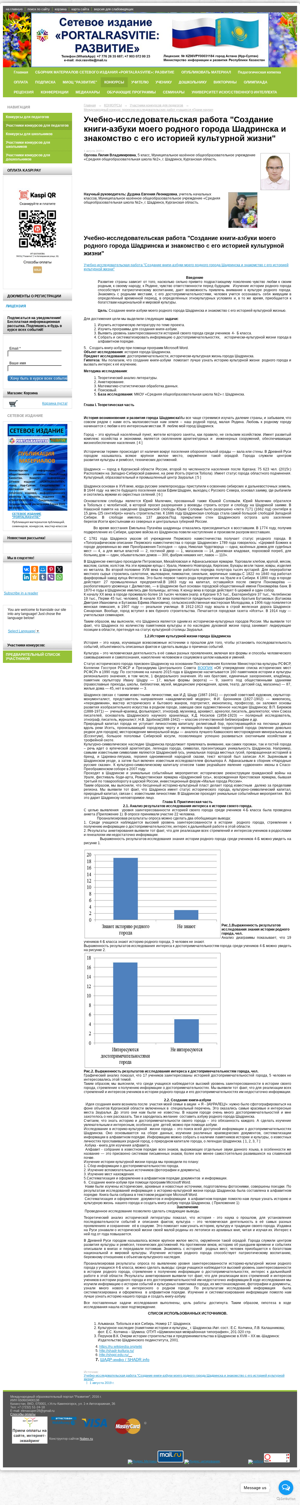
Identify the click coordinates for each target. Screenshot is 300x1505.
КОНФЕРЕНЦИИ (55, 92)
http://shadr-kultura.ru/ (116, 1351)
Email (16, 348)
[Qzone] (34, 577)
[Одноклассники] (34, 569)
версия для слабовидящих (114, 9)
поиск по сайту (39, 9)
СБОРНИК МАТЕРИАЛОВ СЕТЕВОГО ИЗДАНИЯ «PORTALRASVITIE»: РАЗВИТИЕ (104, 72)
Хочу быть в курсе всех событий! (38, 378)
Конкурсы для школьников (29, 134)
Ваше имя (17, 363)
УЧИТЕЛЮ (140, 82)
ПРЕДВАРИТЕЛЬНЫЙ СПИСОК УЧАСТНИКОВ (33, 657)
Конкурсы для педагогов (27, 117)
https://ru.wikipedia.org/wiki (120, 1347)
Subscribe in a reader (21, 593)
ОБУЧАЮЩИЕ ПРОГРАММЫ (131, 92)
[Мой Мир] (42, 569)
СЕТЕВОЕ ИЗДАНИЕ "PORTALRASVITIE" (26, 515)
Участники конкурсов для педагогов (37, 125)
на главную (14, 9)
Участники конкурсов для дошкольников (28, 157)
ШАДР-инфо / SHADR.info (124, 1359)
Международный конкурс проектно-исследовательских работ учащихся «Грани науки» (148, 109)
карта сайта (80, 9)
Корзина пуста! (54, 403)
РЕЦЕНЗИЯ (24, 92)
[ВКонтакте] (26, 569)
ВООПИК (205, 668)
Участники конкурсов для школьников (28, 144)
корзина (61, 9)
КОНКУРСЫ (114, 82)
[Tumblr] (42, 577)
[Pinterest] (50, 569)
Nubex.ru (86, 1438)
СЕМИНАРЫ (174, 92)
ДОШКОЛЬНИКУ (193, 82)
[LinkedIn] (26, 577)
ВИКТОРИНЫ (225, 82)
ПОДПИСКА (45, 82)
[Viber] (50, 577)
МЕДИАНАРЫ (88, 92)
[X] (59, 569)
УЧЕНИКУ (164, 82)
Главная (21, 72)
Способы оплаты (22, 1414)
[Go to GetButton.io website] (286, 1499)
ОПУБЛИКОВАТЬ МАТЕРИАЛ (206, 72)
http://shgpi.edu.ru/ (114, 1355)
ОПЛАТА (21, 82)
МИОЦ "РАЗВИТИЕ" (80, 82)
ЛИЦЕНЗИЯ (16, 306)
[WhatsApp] (59, 577)
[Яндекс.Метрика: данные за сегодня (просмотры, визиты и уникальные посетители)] (142, 1461)
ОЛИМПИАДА (255, 82)
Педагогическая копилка (259, 72)
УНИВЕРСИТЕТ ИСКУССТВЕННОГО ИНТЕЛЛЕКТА (234, 92)
